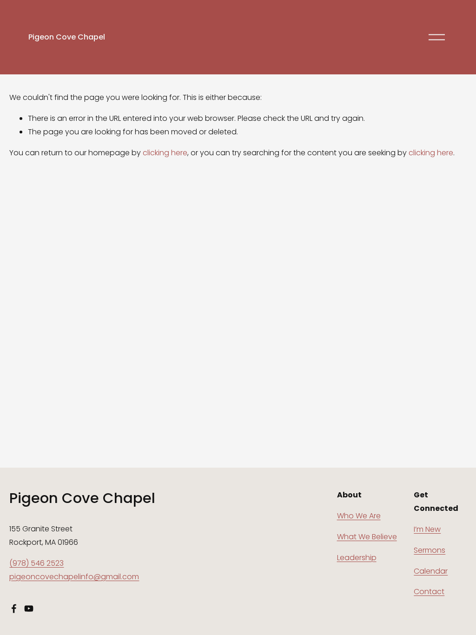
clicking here (165, 152)
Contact (429, 591)
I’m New (427, 529)
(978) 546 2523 (36, 563)
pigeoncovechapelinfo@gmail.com (74, 576)
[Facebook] (14, 608)
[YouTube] (28, 608)
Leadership (357, 557)
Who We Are (359, 515)
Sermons (429, 550)
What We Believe (367, 536)
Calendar (431, 571)
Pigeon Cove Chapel (66, 37)
